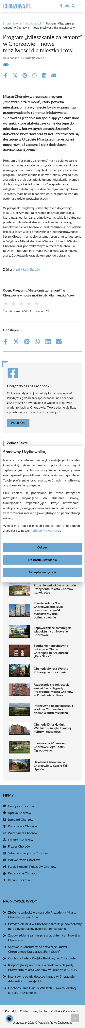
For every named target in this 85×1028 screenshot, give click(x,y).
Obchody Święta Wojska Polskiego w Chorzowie (51, 670)
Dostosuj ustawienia (42, 560)
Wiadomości (33, 23)
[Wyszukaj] (73, 6)
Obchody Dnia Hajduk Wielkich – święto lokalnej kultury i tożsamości (52, 728)
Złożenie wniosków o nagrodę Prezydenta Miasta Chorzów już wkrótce (55, 589)
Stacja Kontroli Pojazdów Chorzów (32, 866)
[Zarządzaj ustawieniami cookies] (9, 1018)
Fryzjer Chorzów (19, 846)
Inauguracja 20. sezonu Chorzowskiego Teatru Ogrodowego (50, 747)
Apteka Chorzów (19, 813)
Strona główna (12, 23)
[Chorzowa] (16, 6)
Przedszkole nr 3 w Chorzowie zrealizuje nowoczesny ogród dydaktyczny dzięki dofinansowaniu (48, 610)
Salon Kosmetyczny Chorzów (28, 853)
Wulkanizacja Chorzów (24, 860)
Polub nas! (18, 423)
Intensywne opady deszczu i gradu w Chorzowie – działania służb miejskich (53, 709)
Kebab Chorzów (19, 880)
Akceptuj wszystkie (42, 572)
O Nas (24, 1011)
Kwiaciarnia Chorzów (23, 826)
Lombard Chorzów (20, 819)
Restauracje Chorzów (22, 873)
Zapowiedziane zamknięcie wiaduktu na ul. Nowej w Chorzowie (53, 631)
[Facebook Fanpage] (61, 6)
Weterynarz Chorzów (23, 833)
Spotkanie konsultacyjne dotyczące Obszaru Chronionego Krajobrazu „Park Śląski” (51, 651)
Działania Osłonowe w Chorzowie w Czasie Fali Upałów (51, 766)
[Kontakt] (67, 6)
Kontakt (10, 1011)
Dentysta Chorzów (21, 806)
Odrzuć (42, 547)
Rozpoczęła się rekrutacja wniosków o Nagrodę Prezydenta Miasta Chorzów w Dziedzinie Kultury (53, 690)
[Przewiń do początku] (75, 1018)
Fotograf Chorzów (20, 839)
